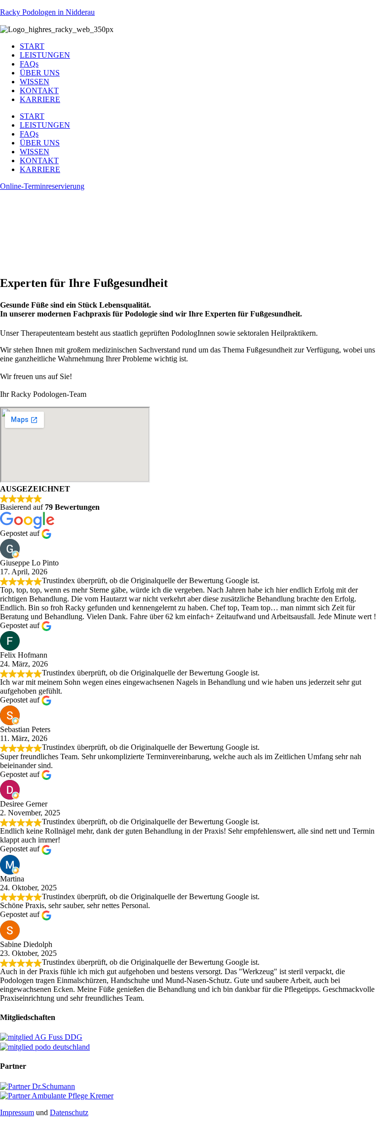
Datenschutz (69, 1112)
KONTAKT (39, 90)
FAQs (29, 64)
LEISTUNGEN (45, 55)
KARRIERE (40, 99)
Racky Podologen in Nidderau (47, 12)
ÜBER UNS (40, 73)
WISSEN (34, 81)
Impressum (17, 1112)
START (32, 46)
